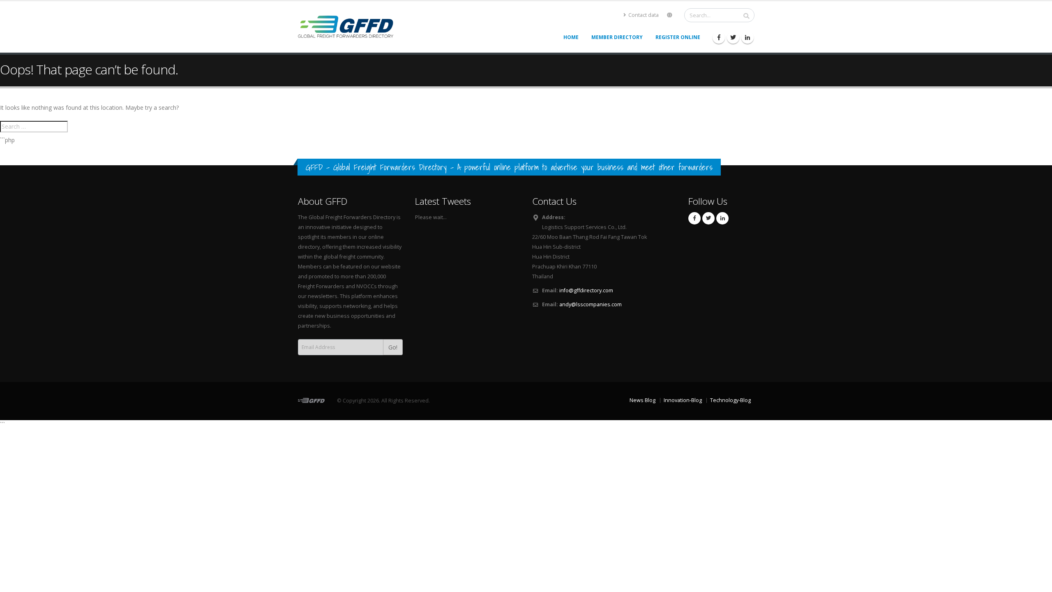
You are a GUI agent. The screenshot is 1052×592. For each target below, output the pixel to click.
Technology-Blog (730, 400)
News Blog (642, 400)
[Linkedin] (747, 37)
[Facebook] (719, 37)
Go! (392, 347)
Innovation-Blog (683, 400)
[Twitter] (733, 37)
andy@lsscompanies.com (590, 304)
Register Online (677, 37)
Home (571, 37)
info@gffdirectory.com (586, 290)
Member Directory (617, 37)
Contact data (643, 15)
